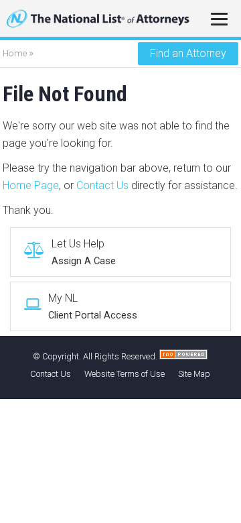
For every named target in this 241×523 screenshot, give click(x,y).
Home (16, 53)
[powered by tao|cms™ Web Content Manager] (183, 356)
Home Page (31, 185)
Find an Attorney (188, 53)
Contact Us (102, 185)
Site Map (194, 374)
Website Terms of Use (124, 374)
